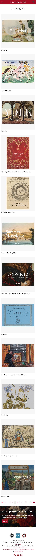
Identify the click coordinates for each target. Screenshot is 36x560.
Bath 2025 (4, 334)
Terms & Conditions (19, 549)
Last (34, 502)
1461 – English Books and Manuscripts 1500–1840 (16, 172)
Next (31, 502)
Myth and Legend (6, 90)
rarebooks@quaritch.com (20, 547)
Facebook (15, 555)
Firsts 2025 (4, 415)
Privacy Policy (30, 549)
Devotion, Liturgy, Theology (9, 456)
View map (18, 544)
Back (5, 502)
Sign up (5, 521)
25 (25, 502)
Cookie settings (18, 551)
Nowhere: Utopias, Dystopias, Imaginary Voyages (15, 293)
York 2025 (4, 131)
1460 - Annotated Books (8, 212)
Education (4, 50)
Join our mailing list (7, 549)
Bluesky (18, 555)
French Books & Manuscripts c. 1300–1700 (14, 375)
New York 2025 (5, 496)
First (3, 502)
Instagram (21, 555)
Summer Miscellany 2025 (8, 253)
